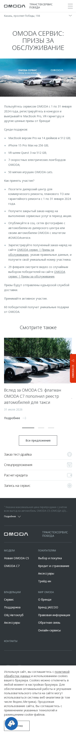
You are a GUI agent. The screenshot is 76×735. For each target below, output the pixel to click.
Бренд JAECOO (48, 607)
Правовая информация (54, 615)
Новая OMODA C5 (16, 558)
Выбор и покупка (50, 558)
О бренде (44, 599)
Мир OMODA (46, 592)
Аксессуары (46, 573)
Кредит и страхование (53, 566)
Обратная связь (49, 622)
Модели (9, 550)
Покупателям (47, 550)
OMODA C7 (11, 566)
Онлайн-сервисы (49, 630)
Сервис (9, 599)
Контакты (10, 641)
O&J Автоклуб (14, 615)
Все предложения (38, 440)
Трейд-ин (44, 581)
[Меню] (70, 6)
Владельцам (12, 592)
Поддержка (12, 607)
